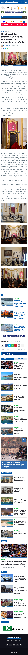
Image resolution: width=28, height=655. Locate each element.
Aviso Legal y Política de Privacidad (17, 651)
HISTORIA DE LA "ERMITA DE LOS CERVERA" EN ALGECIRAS (20, 387)
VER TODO (25, 295)
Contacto (5, 651)
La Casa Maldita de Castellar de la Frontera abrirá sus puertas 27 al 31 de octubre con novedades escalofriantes (20, 591)
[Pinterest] (15, 345)
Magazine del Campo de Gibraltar (11, 17)
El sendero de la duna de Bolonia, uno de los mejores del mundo (20, 522)
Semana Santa (16, 341)
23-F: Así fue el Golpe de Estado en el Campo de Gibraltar (20, 533)
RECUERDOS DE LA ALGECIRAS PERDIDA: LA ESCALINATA (20, 398)
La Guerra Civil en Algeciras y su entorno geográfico (20, 490)
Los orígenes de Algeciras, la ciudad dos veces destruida (20, 419)
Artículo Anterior (5, 349)
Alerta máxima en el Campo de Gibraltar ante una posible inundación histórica (19, 328)
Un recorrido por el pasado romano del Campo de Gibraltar (19, 479)
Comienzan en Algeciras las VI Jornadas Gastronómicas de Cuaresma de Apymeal (20, 615)
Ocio (12, 24)
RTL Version (14, 652)
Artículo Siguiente (22, 349)
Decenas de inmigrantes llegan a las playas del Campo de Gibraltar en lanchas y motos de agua (20, 303)
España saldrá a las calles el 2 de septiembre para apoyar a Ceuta (19, 366)
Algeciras (6, 31)
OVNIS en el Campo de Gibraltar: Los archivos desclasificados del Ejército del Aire (20, 512)
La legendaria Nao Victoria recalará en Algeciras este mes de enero (20, 579)
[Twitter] (5, 48)
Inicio (2, 31)
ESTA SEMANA (7, 358)
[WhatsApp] (7, 48)
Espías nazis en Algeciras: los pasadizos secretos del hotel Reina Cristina (20, 409)
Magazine (16, 24)
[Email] (19, 345)
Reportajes (22, 24)
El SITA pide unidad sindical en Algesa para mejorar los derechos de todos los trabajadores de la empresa (20, 316)
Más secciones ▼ (5, 24)
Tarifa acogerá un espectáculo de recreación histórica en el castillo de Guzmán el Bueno (20, 604)
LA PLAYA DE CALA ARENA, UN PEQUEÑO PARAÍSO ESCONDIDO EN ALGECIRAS (20, 377)
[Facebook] (3, 48)
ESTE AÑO (20, 358)
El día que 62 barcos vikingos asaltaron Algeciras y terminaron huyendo (20, 431)
